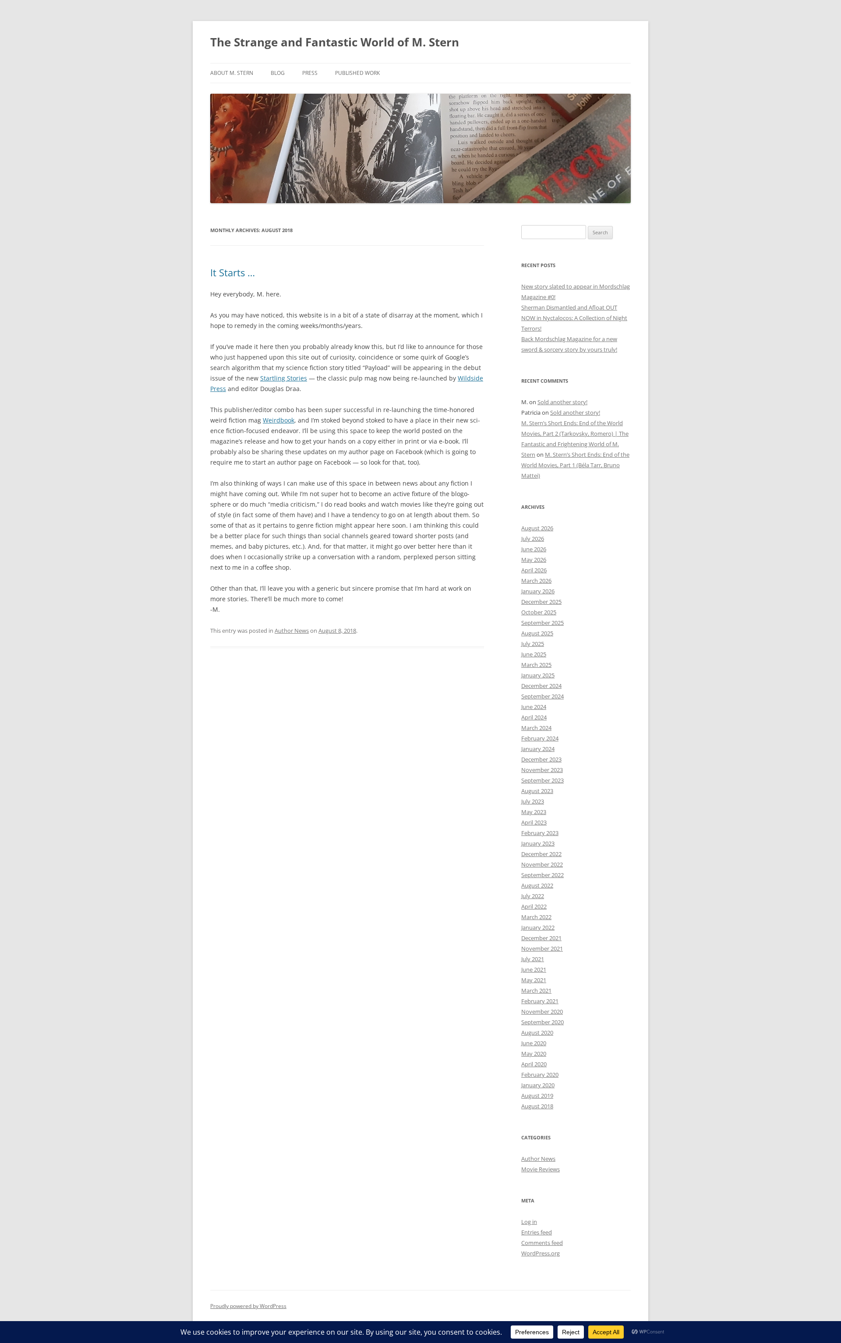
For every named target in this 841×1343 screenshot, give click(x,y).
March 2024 (536, 728)
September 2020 (542, 1022)
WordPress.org (540, 1253)
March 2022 (536, 917)
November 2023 (542, 770)
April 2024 (534, 717)
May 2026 (533, 560)
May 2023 (533, 812)
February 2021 (539, 1001)
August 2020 (537, 1032)
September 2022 (542, 875)
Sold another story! (562, 402)
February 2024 (539, 738)
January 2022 (538, 927)
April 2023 (534, 822)
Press (310, 73)
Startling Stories (283, 378)
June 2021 (533, 969)
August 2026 (537, 528)
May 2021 (533, 980)
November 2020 (542, 1011)
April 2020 (534, 1064)
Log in (529, 1222)
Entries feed (536, 1232)
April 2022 (534, 906)
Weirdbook (278, 420)
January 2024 (538, 749)
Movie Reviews (540, 1169)
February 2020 (539, 1075)
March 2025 (536, 665)
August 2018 (537, 1106)
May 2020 (533, 1053)
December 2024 (541, 686)
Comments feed (542, 1243)
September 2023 (542, 780)
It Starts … (232, 272)
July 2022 (532, 896)
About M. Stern (231, 73)
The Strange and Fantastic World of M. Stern (334, 42)
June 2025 (533, 654)
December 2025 (541, 602)
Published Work (357, 73)
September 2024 (542, 696)
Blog (278, 73)
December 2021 (541, 938)
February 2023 (539, 833)
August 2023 (537, 791)
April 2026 (534, 570)
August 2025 (537, 633)
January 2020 (538, 1085)
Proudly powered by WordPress (248, 1306)
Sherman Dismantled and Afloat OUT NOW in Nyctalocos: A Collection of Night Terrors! (574, 317)
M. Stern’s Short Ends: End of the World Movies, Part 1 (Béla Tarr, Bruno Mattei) (575, 465)
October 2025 (538, 612)
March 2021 (536, 990)
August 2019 (537, 1096)
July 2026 (532, 539)
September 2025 (542, 623)
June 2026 (533, 549)
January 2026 (538, 591)
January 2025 (538, 675)
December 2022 (541, 854)
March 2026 (536, 581)
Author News (292, 630)
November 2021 (542, 948)
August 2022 (537, 885)
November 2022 (542, 864)
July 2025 (532, 644)
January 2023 (538, 843)
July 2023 (532, 801)
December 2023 (541, 759)
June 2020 (533, 1043)
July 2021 (532, 959)
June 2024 (533, 707)
